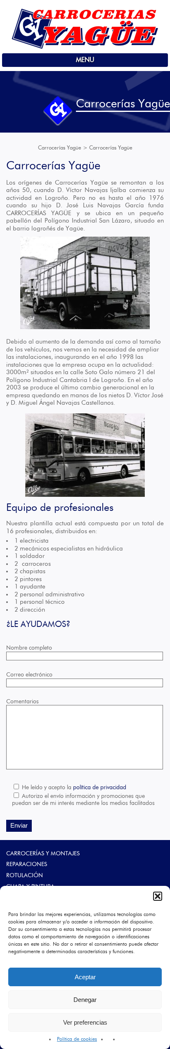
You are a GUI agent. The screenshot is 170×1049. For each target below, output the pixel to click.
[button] (157, 896)
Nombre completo (29, 648)
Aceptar (85, 976)
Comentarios (22, 702)
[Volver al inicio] (85, 47)
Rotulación (24, 875)
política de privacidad (99, 787)
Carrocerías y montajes (43, 854)
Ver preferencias (85, 1022)
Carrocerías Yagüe (59, 148)
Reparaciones (26, 864)
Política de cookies (77, 1039)
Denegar (85, 999)
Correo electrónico (29, 675)
